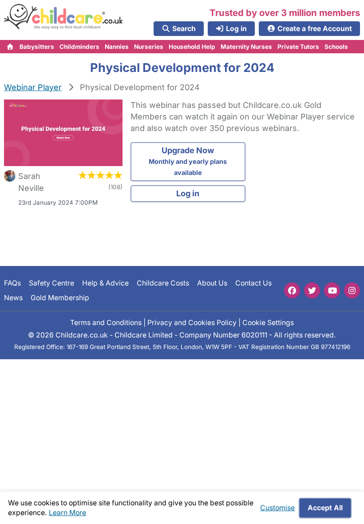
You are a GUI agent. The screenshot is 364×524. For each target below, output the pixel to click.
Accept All (325, 508)
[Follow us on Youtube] (332, 290)
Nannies (117, 46)
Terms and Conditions (106, 322)
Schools (336, 46)
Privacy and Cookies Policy (192, 322)
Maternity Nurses (246, 46)
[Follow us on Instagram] (352, 290)
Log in (187, 193)
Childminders (79, 46)
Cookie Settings (268, 322)
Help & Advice (105, 283)
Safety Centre (51, 283)
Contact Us (253, 283)
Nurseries (148, 46)
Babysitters (37, 46)
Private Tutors (298, 46)
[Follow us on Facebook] (292, 290)
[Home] (10, 46)
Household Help (192, 46)
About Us (212, 283)
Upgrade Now (188, 161)
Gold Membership (60, 297)
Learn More (67, 512)
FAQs (12, 283)
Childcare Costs (163, 283)
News (13, 297)
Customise (277, 508)
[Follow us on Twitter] (312, 290)
